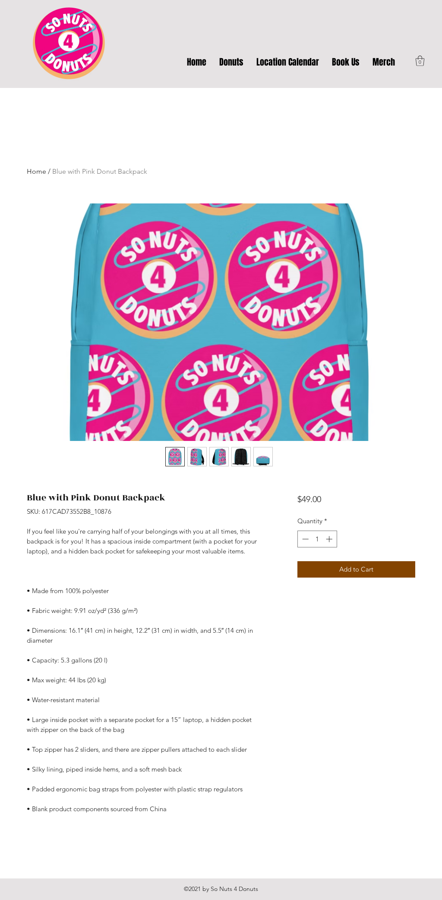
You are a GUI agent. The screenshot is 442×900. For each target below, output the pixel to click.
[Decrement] (304, 539)
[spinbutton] (317, 539)
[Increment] (330, 539)
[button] (420, 61)
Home (36, 171)
